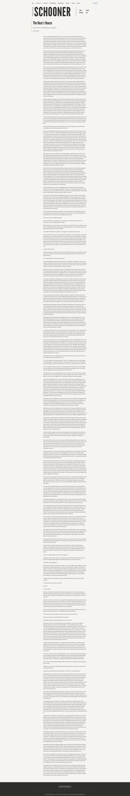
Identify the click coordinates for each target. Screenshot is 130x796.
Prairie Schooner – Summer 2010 (49, 27)
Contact (78, 3)
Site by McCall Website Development (77, 794)
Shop (87, 12)
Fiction (37, 30)
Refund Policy (66, 794)
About (33, 3)
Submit (80, 10)
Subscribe (95, 3)
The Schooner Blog (53, 3)
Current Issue (38, 3)
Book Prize (67, 3)
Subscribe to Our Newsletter (65, 786)
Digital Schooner (61, 3)
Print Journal (45, 3)
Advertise (73, 3)
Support (87, 10)
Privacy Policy (59, 794)
